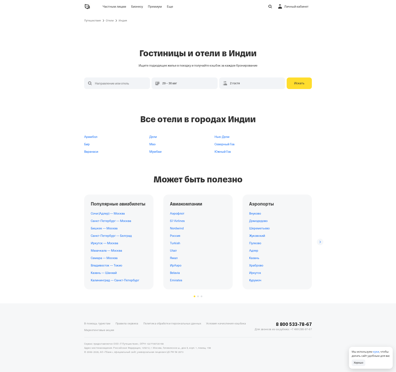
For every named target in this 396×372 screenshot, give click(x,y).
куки (376, 351)
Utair (173, 250)
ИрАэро (175, 265)
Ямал (174, 258)
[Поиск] (270, 6)
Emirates (176, 280)
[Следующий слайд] (320, 242)
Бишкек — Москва (104, 228)
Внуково (255, 213)
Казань (254, 258)
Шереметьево (259, 228)
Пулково (255, 243)
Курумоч (255, 280)
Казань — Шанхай (104, 273)
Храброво (256, 265)
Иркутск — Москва (104, 243)
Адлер (253, 250)
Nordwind (177, 228)
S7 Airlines (177, 221)
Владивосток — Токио (106, 265)
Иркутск (255, 273)
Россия (175, 235)
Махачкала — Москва (106, 250)
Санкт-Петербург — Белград (111, 235)
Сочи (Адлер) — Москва (108, 213)
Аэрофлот (177, 213)
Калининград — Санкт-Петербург (115, 280)
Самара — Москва (104, 258)
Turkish (175, 243)
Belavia (175, 273)
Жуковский (257, 235)
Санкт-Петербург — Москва (111, 221)
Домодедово (258, 221)
